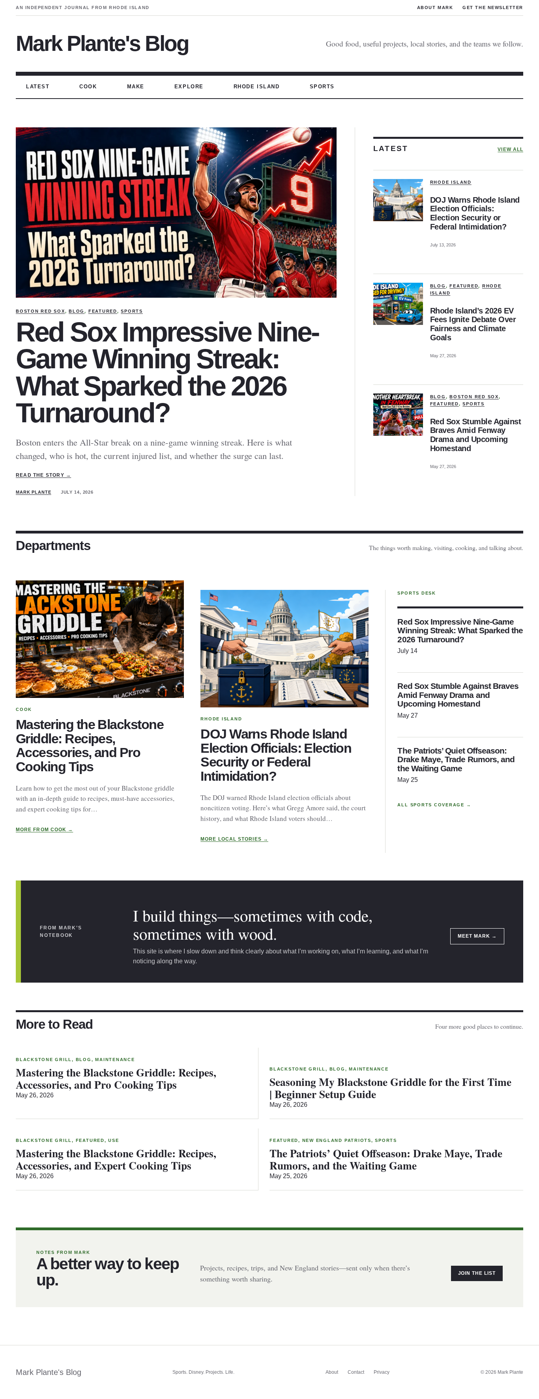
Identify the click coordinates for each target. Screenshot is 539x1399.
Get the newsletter (492, 7)
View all (510, 149)
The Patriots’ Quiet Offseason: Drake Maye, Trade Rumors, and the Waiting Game (456, 759)
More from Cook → (44, 829)
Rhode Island (451, 182)
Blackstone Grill (44, 1059)
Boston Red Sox (40, 311)
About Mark (435, 7)
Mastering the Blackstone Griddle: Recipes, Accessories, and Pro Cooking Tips (89, 746)
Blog (76, 311)
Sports (132, 311)
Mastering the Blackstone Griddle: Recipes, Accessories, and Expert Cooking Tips (116, 1159)
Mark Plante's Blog (102, 44)
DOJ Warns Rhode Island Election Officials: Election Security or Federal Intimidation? (475, 213)
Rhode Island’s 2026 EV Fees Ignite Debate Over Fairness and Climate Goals (473, 324)
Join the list (477, 1273)
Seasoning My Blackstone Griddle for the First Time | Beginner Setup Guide (390, 1088)
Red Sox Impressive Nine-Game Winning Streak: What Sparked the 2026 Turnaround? (167, 372)
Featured (102, 311)
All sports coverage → (434, 804)
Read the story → (43, 475)
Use (113, 1140)
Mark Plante (33, 492)
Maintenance (115, 1059)
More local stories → (234, 839)
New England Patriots (336, 1140)
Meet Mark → (477, 936)
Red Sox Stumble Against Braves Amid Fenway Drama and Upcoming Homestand (475, 435)
